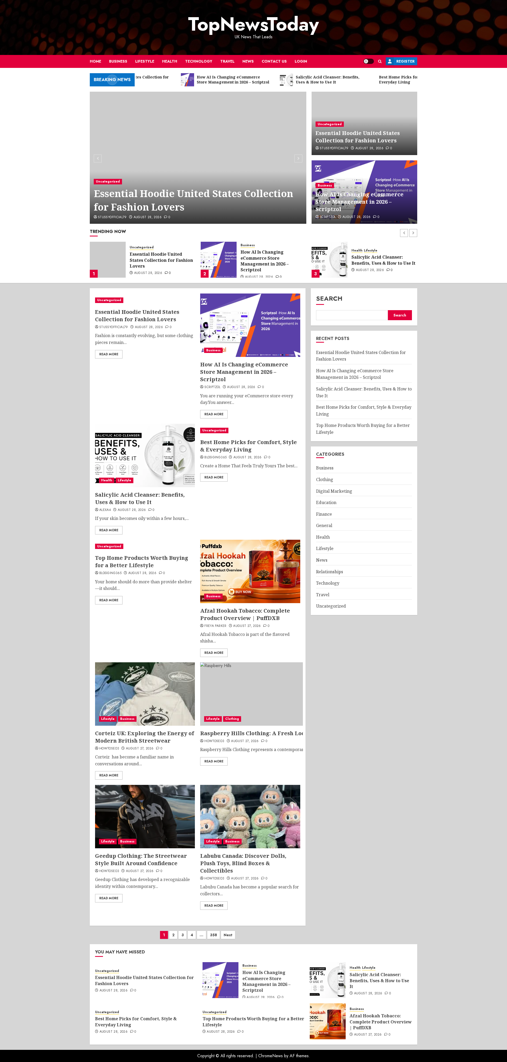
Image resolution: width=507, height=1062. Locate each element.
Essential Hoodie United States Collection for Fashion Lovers (193, 200)
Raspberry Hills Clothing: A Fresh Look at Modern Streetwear (285, 733)
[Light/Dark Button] (368, 61)
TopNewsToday (253, 24)
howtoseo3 (109, 749)
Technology (198, 61)
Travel (227, 61)
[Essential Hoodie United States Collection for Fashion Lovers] (198, 158)
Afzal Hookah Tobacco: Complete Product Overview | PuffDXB (245, 614)
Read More (108, 354)
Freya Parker (215, 626)
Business (118, 61)
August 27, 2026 (247, 626)
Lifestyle (144, 61)
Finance (324, 514)
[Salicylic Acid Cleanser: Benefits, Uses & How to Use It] (219, 260)
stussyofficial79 (112, 217)
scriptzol (328, 217)
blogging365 (215, 457)
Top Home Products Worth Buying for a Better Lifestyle (141, 561)
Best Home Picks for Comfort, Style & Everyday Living (384, 260)
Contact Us (274, 61)
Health (169, 61)
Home (95, 61)
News (248, 61)
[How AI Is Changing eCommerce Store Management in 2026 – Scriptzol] (108, 260)
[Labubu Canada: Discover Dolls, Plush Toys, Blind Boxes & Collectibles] (250, 816)
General (324, 525)
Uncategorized (108, 181)
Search (329, 298)
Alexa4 (105, 510)
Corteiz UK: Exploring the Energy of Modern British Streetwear (144, 737)
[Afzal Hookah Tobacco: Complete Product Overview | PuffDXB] (250, 571)
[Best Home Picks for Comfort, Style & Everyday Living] (330, 260)
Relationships (329, 572)
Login (301, 61)
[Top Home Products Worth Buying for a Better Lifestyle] (145, 546)
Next (228, 935)
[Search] (380, 61)
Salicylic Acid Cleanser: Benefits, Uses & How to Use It (272, 260)
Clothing (232, 718)
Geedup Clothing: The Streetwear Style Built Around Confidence (141, 859)
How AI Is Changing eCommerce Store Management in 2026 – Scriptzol (359, 202)
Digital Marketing (334, 491)
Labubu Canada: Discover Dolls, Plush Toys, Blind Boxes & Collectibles (243, 863)
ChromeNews (270, 1056)
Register (405, 61)
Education (326, 502)
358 (213, 935)
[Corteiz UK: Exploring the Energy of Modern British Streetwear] (145, 694)
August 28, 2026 (148, 217)
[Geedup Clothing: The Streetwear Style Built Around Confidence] (145, 816)
